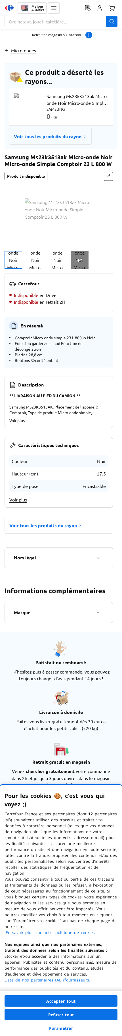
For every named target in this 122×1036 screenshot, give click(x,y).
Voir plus (17, 420)
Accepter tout (61, 1001)
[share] (108, 176)
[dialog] (61, 910)
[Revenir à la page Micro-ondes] (7, 50)
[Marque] (98, 612)
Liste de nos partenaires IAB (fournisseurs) (47, 980)
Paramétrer (61, 1028)
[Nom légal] (98, 557)
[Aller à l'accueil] (9, 8)
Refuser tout (61, 1014)
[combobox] (61, 21)
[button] (54, 8)
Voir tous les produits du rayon (47, 136)
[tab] (13, 260)
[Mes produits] (88, 8)
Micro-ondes (23, 50)
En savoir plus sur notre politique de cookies (50, 932)
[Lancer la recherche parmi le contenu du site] (111, 21)
